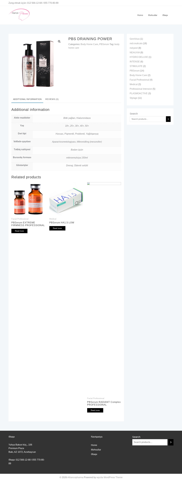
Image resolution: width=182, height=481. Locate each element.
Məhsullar (96, 449)
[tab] (27, 99)
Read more (19, 231)
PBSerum (104, 44)
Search (134, 113)
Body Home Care (89, 44)
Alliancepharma (75, 477)
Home (94, 445)
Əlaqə (94, 454)
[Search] (168, 119)
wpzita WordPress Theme (110, 477)
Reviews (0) (52, 99)
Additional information (27, 99)
